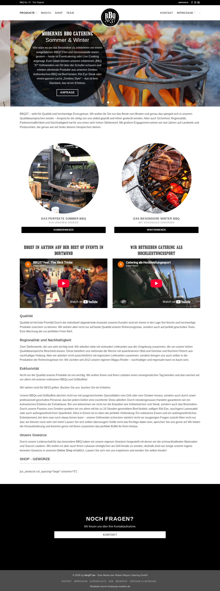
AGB (111, 581)
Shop (58, 12)
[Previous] (9, 63)
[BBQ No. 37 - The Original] (110, 17)
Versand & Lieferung (143, 581)
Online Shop (64, 450)
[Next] (211, 63)
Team (70, 12)
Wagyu (46, 12)
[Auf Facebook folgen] (192, 2)
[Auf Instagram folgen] (195, 2)
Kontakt (166, 12)
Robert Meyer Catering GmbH (131, 575)
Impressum (185, 12)
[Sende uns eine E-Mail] (198, 2)
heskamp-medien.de (119, 586)
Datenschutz (98, 581)
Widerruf (122, 581)
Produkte (27, 12)
